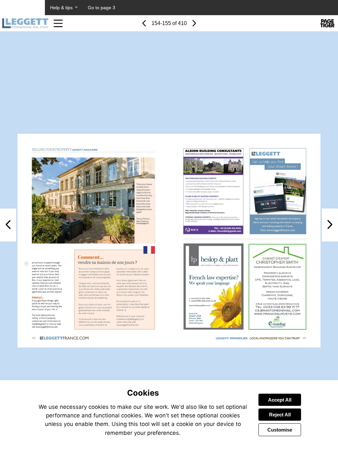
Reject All (280, 414)
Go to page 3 (101, 7)
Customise (279, 430)
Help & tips (61, 7)
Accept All (279, 400)
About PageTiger (22, 7)
